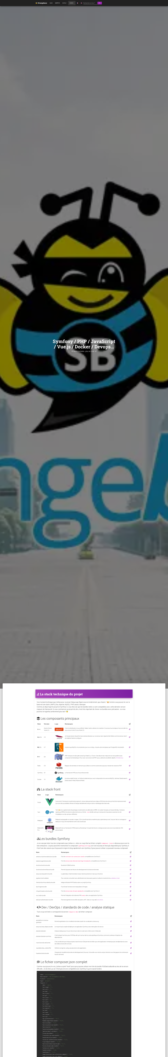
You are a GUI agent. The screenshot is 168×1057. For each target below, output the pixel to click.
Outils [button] (64, 3)
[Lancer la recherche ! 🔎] (99, 3)
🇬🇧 (81, 3)
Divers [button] (71, 3)
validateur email (115, 878)
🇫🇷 (77, 3)
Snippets (57, 3)
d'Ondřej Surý (119, 758)
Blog (51, 3)
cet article (100, 899)
